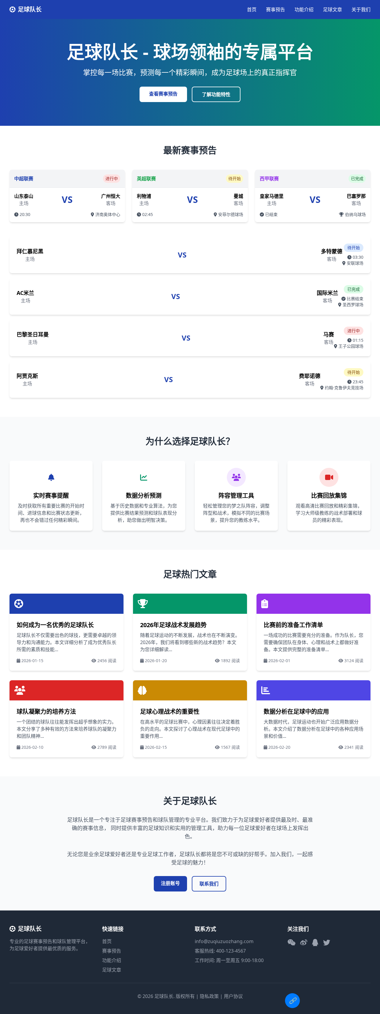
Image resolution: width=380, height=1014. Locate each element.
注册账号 (170, 883)
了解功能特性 (216, 94)
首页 (251, 9)
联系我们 (209, 884)
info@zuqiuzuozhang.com (224, 941)
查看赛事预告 (163, 93)
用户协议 (233, 996)
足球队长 (30, 9)
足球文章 (332, 9)
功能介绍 (304, 9)
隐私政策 (209, 996)
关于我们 (361, 9)
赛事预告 (275, 9)
